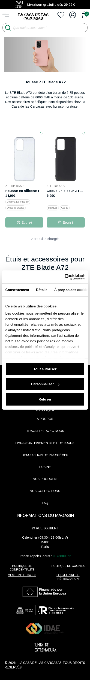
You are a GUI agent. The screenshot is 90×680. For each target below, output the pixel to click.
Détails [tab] (41, 289)
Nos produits (45, 479)
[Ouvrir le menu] (5, 15)
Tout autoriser (44, 369)
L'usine (45, 467)
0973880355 (62, 556)
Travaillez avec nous (45, 431)
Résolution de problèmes (45, 455)
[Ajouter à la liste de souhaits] (41, 133)
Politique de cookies (68, 566)
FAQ (45, 503)
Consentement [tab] (17, 289)
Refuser (45, 399)
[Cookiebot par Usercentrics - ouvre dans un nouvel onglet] (65, 277)
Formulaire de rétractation (68, 577)
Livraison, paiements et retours (45, 443)
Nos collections (45, 491)
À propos (45, 419)
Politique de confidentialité (22, 567)
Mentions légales (22, 575)
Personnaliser (42, 384)
